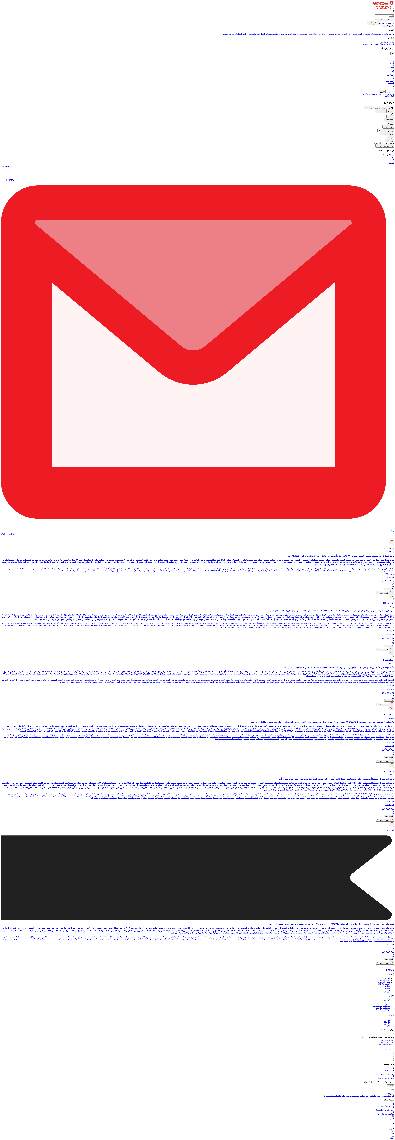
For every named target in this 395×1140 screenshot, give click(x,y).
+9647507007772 (387, 1043)
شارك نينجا (386, 1022)
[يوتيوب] (386, 97)
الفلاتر (389, 108)
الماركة (391, 44)
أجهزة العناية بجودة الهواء (381, 1006)
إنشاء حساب (379, 20)
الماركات (369, 108)
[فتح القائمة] (391, 3)
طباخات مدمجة (385, 1012)
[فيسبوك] (393, 97)
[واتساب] (388, 97)
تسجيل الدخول (389, 20)
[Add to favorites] (391, 542)
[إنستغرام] (391, 97)
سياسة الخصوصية (384, 982)
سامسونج (389, 42)
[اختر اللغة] (370, 23)
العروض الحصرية (368, 44)
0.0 (393, 584)
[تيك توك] (389, 97)
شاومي (383, 42)
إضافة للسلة (388, 589)
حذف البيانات (385, 992)
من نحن (387, 990)
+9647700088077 (387, 1041)
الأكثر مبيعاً (378, 44)
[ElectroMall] (385, 9)
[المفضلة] (379, 23)
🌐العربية (390, 1085)
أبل (393, 42)
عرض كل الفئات (387, 26)
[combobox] (381, 111)
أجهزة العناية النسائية (383, 1010)
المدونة (387, 978)
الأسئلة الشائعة (385, 980)
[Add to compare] (377, 592)
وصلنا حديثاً (385, 44)
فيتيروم (387, 1004)
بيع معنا (387, 988)
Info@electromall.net (385, 1045)
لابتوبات (387, 1002)
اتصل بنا (387, 986)
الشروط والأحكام (384, 984)
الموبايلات (386, 1000)
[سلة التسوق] (375, 23)
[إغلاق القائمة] (392, 53)
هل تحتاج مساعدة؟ (387, 23)
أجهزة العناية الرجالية (383, 1008)
